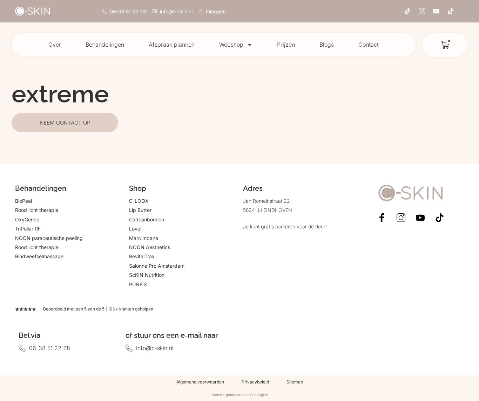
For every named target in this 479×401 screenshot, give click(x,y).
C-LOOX (139, 201)
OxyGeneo (27, 219)
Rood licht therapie (36, 210)
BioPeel (23, 201)
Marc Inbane (143, 238)
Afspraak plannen (172, 44)
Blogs (326, 44)
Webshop (231, 44)
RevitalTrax (142, 256)
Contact (368, 44)
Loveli (135, 229)
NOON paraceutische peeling (49, 238)
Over (54, 44)
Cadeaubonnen (146, 219)
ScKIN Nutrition (146, 275)
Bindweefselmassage (39, 256)
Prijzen (286, 44)
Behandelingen (105, 44)
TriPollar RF (28, 229)
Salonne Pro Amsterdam (156, 266)
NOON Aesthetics (149, 247)
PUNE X (138, 284)
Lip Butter (140, 210)
